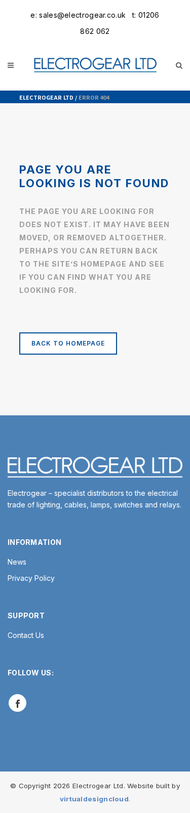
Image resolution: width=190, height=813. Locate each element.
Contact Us (26, 635)
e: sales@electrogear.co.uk (78, 15)
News (17, 562)
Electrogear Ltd (46, 97)
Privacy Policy (31, 578)
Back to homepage (68, 343)
